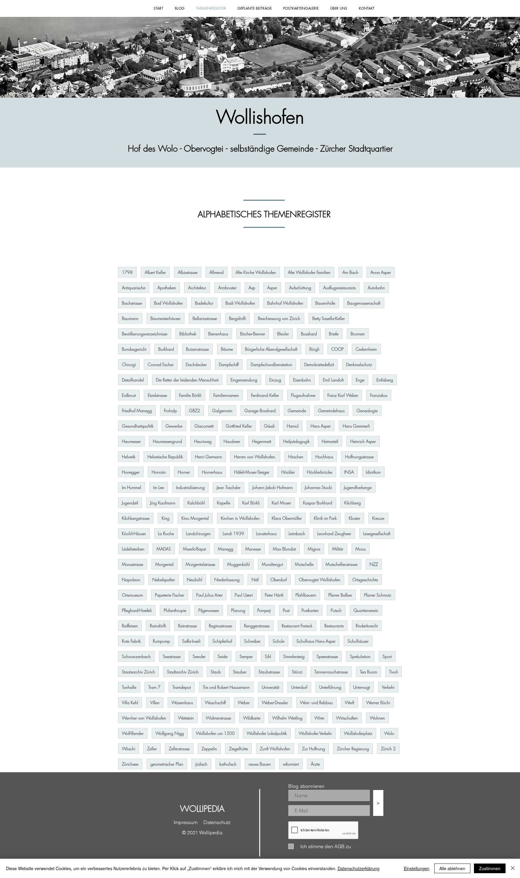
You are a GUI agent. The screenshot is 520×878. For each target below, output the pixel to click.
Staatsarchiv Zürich (138, 672)
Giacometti (204, 426)
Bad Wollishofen (168, 303)
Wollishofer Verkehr (315, 733)
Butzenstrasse (197, 349)
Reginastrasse (220, 626)
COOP (337, 349)
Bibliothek (187, 334)
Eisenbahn (302, 380)
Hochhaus (324, 456)
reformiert (291, 764)
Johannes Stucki (318, 487)
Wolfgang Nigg (170, 733)
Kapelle (223, 503)
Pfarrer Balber (340, 595)
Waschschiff (215, 702)
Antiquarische (133, 287)
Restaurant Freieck (297, 626)
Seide (223, 656)
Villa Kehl (130, 702)
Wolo (389, 733)
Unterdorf (299, 687)
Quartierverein (366, 610)
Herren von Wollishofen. (255, 456)
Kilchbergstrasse (136, 518)
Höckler (288, 472)
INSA (349, 472)
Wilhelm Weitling (287, 718)
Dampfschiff (229, 364)
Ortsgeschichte (365, 579)
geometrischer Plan (166, 764)
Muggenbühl (238, 564)
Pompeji (264, 610)
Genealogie (367, 410)
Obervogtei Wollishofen (319, 579)
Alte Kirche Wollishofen (256, 272)
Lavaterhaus (266, 533)
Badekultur (204, 303)
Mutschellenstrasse (342, 564)
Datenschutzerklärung (358, 868)
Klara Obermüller (287, 518)
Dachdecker (196, 364)
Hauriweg (203, 441)
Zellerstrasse (179, 748)
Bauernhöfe (325, 303)
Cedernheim (366, 349)
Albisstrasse (187, 272)
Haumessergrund (167, 441)
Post (286, 610)
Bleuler (283, 334)
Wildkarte (251, 718)
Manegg (225, 549)
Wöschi (128, 748)
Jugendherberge (358, 487)
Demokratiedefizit (319, 364)
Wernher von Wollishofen (144, 718)
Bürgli (314, 349)
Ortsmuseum (132, 595)
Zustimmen (489, 868)
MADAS (163, 549)
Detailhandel (133, 380)
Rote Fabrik (131, 641)
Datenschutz (217, 822)
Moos (360, 549)
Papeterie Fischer (169, 595)
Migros (314, 549)
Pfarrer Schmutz (377, 595)
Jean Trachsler (228, 487)
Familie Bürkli (190, 395)
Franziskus (378, 395)
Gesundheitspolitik (137, 426)
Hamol (293, 426)
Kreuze (378, 518)
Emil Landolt (333, 380)
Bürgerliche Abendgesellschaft (271, 349)
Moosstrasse (132, 564)
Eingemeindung (244, 380)
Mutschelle (304, 564)
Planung (238, 610)
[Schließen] (512, 868)
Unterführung (330, 687)
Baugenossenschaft (363, 303)
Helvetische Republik (165, 456)
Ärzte (315, 764)
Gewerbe (174, 426)
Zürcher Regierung (353, 748)
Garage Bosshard (260, 410)
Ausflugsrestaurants (339, 287)
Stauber (239, 672)
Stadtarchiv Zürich (183, 672)
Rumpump (161, 641)
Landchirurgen (198, 533)
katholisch (228, 764)
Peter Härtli (274, 595)
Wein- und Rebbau (316, 702)
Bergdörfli (237, 318)
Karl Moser (281, 503)
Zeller (152, 748)
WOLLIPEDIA (202, 808)
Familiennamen (226, 395)
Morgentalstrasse (200, 564)
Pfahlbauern (306, 595)
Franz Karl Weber (342, 395)
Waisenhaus (182, 702)
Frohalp (170, 410)
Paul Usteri (244, 595)
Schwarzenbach (136, 656)
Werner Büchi (378, 702)
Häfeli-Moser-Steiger (251, 472)
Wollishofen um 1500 (215, 733)
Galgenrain (222, 410)
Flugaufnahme (303, 395)
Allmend (216, 272)
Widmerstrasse (218, 718)
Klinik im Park (325, 518)
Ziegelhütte (238, 748)
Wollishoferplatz (358, 733)
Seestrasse (172, 656)
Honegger (131, 472)
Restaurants (334, 626)
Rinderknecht (367, 626)
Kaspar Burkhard (317, 503)
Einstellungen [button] (416, 868)
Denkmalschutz (359, 364)
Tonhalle (129, 687)
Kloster (354, 518)
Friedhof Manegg (137, 410)
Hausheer (232, 441)
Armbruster (227, 287)
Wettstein (186, 718)
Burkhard (166, 349)
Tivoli (393, 672)
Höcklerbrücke (319, 472)
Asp (252, 287)
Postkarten (310, 610)
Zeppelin (209, 748)
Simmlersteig (294, 656)
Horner (184, 472)
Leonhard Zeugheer (334, 533)
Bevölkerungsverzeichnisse (144, 334)
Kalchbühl (196, 503)
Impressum (185, 822)
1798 (127, 272)
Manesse (253, 549)
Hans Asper (321, 426)
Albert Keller (155, 272)
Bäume (227, 349)
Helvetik (128, 456)
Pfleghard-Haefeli (137, 610)
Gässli (269, 426)
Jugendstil (130, 503)
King (165, 518)
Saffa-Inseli (191, 641)
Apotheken (166, 287)
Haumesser (131, 441)
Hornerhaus (212, 472)
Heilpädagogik (296, 441)
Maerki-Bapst (194, 549)
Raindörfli (158, 626)
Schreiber (252, 641)
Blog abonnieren (306, 786)
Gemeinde (297, 410)
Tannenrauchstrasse (331, 672)
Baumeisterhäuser (165, 318)
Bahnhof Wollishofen (285, 303)
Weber (244, 702)
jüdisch (201, 764)
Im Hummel (131, 487)
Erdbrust (129, 395)
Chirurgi (129, 364)
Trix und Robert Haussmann (226, 687)
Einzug (275, 380)
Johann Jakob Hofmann (272, 487)
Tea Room (368, 672)
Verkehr (388, 687)
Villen (154, 702)
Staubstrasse (269, 672)
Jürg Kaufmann (162, 503)
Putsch (336, 610)
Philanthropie (175, 610)
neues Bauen (260, 764)
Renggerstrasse (257, 626)
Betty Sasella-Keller (328, 318)
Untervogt (361, 687)
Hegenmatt (261, 441)
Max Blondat (284, 549)
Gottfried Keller (239, 426)
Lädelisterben (133, 549)
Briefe (334, 334)
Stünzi (297, 672)
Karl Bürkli (251, 503)
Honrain (159, 472)
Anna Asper (380, 272)
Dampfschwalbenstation (271, 364)
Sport (387, 656)
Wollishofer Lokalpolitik (267, 733)
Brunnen (358, 334)
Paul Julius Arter (209, 595)
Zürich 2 (388, 748)
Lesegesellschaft (376, 533)
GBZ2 (194, 410)
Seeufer (199, 656)
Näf (255, 579)
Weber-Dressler (275, 702)
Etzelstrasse (157, 395)
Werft (349, 702)
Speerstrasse (327, 656)
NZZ (374, 564)
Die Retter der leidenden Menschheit (187, 380)
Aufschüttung (300, 287)
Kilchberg (352, 503)
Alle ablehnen (452, 868)
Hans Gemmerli (356, 426)
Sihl (268, 656)
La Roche (166, 533)
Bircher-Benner (252, 334)
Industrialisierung (190, 487)
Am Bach (350, 272)
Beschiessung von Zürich (279, 318)
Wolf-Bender (133, 733)
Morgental (164, 564)
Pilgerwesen (208, 610)
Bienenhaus (218, 334)
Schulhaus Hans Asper (316, 641)
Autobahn (376, 287)
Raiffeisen (130, 626)
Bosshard (309, 334)
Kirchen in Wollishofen (240, 518)
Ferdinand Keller (265, 395)
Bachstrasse (132, 303)
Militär (337, 549)
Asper (272, 287)
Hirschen (295, 456)
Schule (278, 641)
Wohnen (377, 718)
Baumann (130, 318)
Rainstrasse (187, 626)
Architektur (197, 287)
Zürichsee (130, 764)
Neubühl (194, 579)
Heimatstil (330, 441)
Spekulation (360, 656)
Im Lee (158, 487)
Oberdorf (279, 579)
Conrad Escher (161, 364)
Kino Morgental (195, 518)
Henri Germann (208, 456)
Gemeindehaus (331, 410)
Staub (216, 672)
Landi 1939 (233, 533)
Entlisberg (384, 380)
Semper (246, 656)
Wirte (319, 718)
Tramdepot (181, 687)
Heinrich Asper (363, 441)
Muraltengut (272, 564)
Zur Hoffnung (313, 748)
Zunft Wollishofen (275, 748)
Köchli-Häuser (134, 533)
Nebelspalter (163, 579)
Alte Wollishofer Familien (309, 272)
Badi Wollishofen (240, 303)
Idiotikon (373, 472)
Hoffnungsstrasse (359, 456)
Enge (360, 380)
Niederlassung (227, 579)
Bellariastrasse (205, 318)
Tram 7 (154, 687)
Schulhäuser (358, 641)
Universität (270, 687)
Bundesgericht (134, 349)
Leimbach (297, 533)
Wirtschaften (347, 718)
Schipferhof (222, 641)
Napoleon (131, 579)
